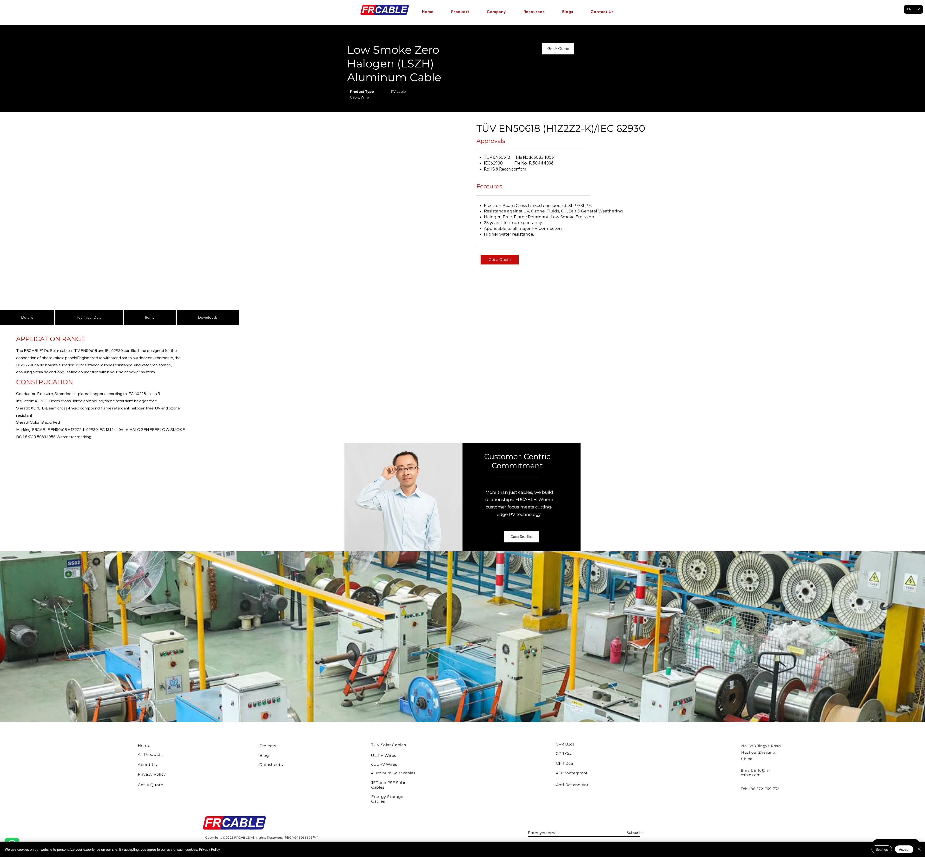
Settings (882, 849)
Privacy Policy (209, 849)
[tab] (27, 317)
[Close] (919, 849)
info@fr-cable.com (755, 772)
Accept (904, 849)
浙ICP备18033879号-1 (301, 837)
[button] (460, 12)
